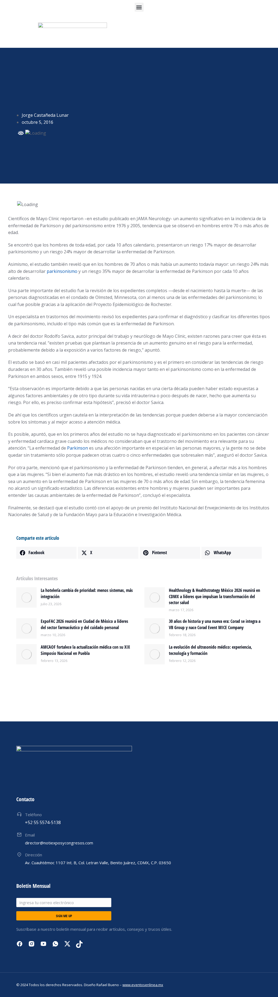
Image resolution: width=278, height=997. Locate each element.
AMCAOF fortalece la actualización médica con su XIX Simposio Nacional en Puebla (85, 650)
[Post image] (26, 597)
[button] (139, 7)
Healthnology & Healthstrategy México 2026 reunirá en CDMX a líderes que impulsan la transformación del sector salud (214, 596)
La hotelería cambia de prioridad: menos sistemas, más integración (87, 593)
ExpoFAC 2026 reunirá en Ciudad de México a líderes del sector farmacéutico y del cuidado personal (84, 624)
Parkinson (77, 448)
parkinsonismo (62, 271)
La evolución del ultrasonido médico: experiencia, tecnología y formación (210, 650)
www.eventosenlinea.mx (142, 984)
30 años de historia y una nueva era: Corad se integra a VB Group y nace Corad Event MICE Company (214, 624)
